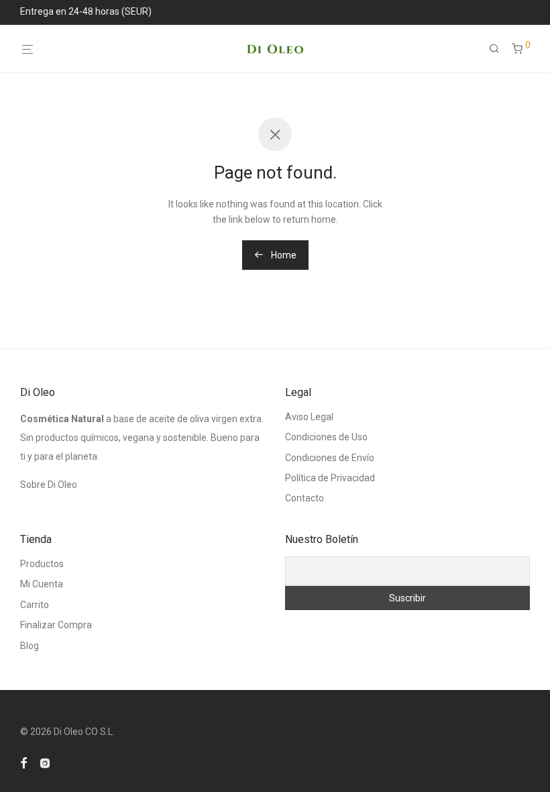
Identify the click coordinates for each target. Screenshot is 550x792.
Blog (29, 645)
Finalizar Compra (56, 625)
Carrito (34, 604)
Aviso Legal (309, 416)
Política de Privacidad (330, 478)
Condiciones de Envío (329, 457)
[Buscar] (499, 49)
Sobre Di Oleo (48, 484)
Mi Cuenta (41, 584)
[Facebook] (23, 762)
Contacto (304, 498)
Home (282, 255)
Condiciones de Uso (326, 437)
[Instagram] (45, 762)
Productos (42, 563)
